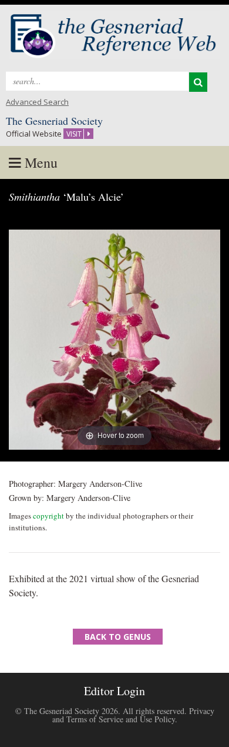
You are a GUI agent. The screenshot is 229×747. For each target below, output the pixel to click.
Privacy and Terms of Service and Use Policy (133, 715)
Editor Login (114, 691)
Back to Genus (118, 636)
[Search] (198, 82)
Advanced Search (37, 102)
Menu (39, 162)
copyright (48, 515)
